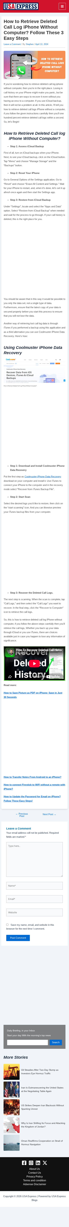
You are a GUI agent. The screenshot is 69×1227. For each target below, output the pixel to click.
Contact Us (34, 1172)
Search (56, 1042)
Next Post (49, 814)
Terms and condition (34, 1180)
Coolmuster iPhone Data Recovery (43, 476)
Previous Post (22, 815)
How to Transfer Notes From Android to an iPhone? (32, 777)
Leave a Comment (12, 44)
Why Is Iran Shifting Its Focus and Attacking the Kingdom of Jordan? (43, 1125)
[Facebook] (24, 1162)
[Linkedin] (37, 1162)
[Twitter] (44, 1162)
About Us (34, 1168)
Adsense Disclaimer (34, 1184)
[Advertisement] (34, 260)
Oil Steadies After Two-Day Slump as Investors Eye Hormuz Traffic (39, 1072)
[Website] (34, 913)
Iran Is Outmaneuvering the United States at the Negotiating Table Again (42, 1089)
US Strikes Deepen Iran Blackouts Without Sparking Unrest (42, 1107)
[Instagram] (31, 1162)
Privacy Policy (34, 1176)
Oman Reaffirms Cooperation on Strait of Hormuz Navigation (42, 1143)
